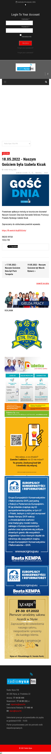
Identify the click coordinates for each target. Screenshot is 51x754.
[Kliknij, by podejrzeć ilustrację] (25, 189)
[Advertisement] (25, 113)
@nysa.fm (18, 711)
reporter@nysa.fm (18, 704)
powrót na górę (42, 283)
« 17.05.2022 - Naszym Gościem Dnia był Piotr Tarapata (12, 269)
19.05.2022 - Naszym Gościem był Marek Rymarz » (36, 268)
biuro (12, 711)
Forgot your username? (25, 53)
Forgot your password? (25, 48)
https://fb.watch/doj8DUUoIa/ (14, 230)
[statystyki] (25, 753)
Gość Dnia (6, 153)
